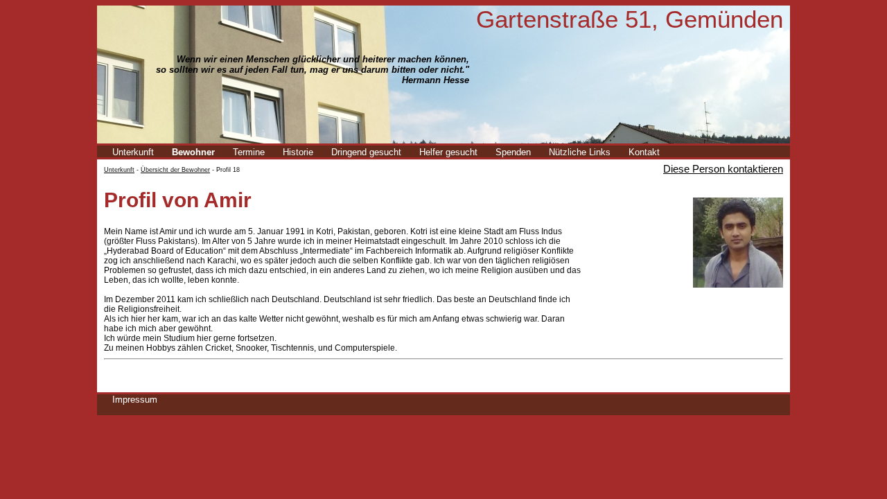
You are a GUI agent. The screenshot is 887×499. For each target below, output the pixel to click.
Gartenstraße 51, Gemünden (629, 19)
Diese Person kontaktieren (723, 169)
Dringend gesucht (366, 152)
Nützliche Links (580, 152)
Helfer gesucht (448, 152)
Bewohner (193, 152)
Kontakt (644, 152)
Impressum (134, 399)
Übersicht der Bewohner (175, 169)
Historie (298, 152)
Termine (249, 152)
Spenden (513, 152)
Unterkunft (133, 152)
